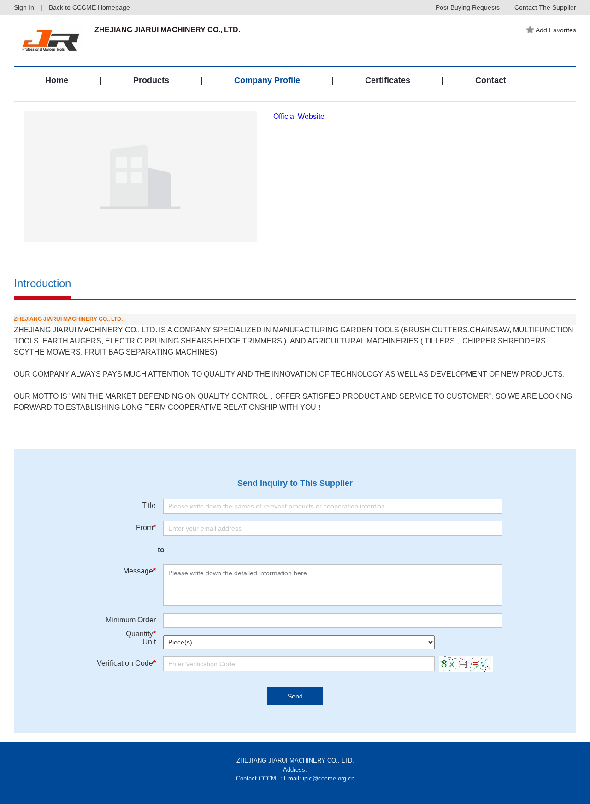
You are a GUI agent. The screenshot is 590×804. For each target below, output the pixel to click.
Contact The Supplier (545, 7)
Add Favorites (556, 30)
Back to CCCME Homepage (89, 7)
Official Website (298, 116)
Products (151, 80)
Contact (490, 80)
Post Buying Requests (468, 7)
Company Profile (267, 80)
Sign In (24, 7)
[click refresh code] (464, 664)
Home (56, 80)
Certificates (387, 80)
